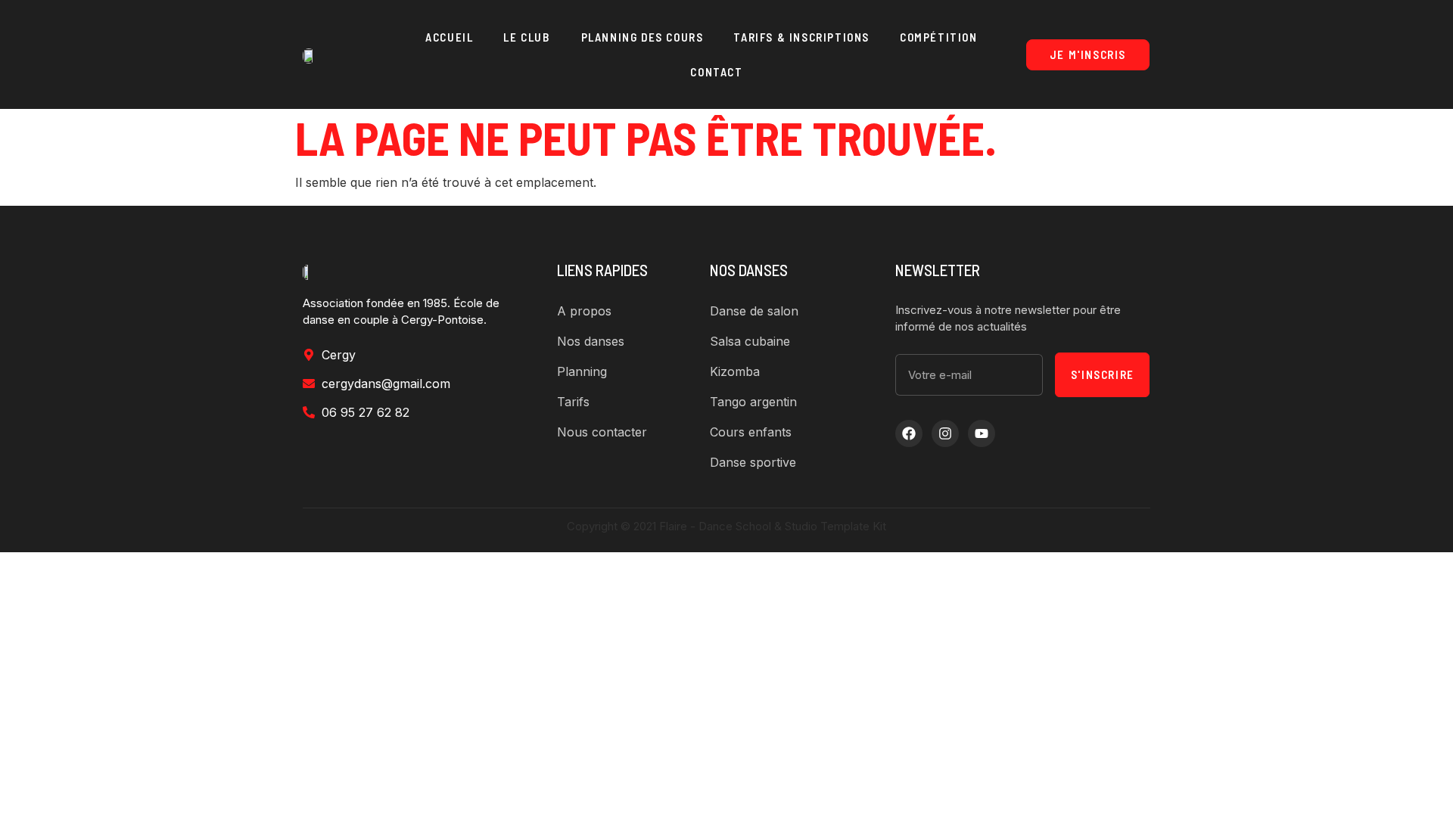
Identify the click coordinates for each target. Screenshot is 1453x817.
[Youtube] (981, 433)
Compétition (939, 37)
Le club (526, 37)
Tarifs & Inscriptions (801, 37)
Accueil (449, 37)
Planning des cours (642, 37)
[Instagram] (945, 433)
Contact (716, 72)
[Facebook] (909, 433)
